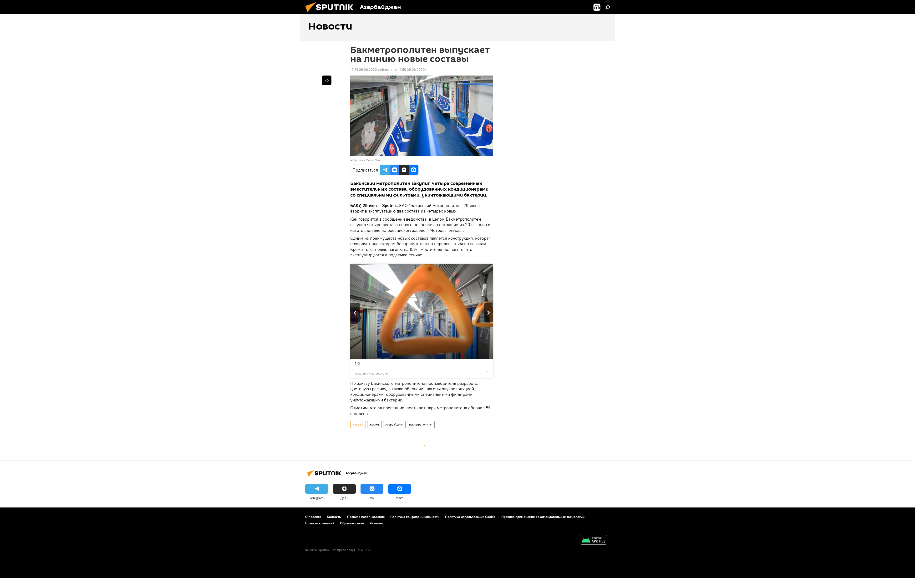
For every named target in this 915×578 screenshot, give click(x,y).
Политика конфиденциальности (414, 517)
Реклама (376, 523)
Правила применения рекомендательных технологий (543, 517)
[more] (486, 371)
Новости (358, 424)
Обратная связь (352, 523)
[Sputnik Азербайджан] (331, 13)
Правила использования (366, 517)
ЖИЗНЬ (374, 424)
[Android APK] (593, 540)
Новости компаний (319, 523)
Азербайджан (394, 424)
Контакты (334, 517)
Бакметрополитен (420, 424)
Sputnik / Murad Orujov (368, 160)
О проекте (313, 517)
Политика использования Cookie (470, 517)
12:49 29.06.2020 (363, 69)
